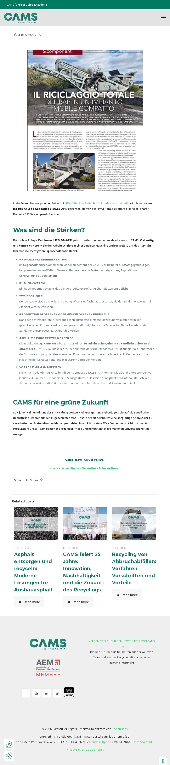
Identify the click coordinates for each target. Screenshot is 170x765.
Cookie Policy (95, 750)
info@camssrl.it (144, 742)
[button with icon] (26, 693)
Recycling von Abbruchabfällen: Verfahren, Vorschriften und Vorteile (134, 569)
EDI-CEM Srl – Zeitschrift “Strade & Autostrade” (97, 203)
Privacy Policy (75, 750)
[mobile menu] (163, 17)
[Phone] (9, 756)
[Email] (9, 744)
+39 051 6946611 (122, 742)
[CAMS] (21, 17)
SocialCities (120, 729)
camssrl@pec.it (101, 742)
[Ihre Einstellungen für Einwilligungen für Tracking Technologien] (163, 761)
